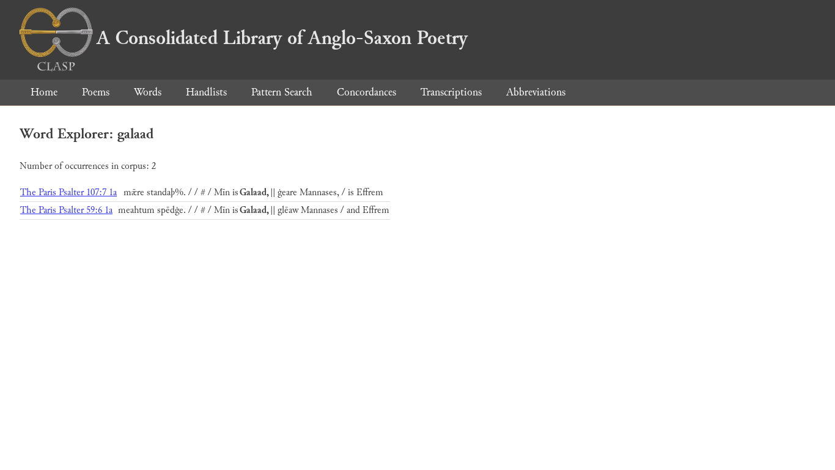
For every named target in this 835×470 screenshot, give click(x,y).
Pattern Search (281, 92)
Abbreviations (535, 92)
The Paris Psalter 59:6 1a (66, 210)
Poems (95, 92)
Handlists (206, 92)
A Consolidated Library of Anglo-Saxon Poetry (282, 38)
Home (44, 92)
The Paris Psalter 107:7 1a (68, 192)
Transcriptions (451, 92)
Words (147, 92)
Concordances (366, 92)
